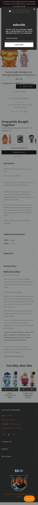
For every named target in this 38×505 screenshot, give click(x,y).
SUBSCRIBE (19, 44)
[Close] (34, 9)
